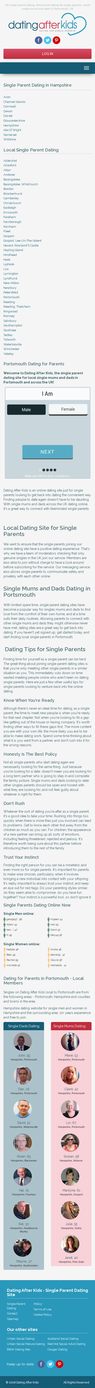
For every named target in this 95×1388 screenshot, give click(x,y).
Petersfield (10, 292)
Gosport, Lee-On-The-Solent (22, 240)
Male (26, 409)
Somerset (10, 135)
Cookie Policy (43, 1314)
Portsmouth (11, 297)
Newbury (9, 288)
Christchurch (12, 203)
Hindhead (10, 255)
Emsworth (10, 212)
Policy (38, 1304)
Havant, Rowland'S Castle (21, 245)
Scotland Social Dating (63, 1338)
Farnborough (12, 222)
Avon (7, 97)
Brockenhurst (12, 193)
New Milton (11, 283)
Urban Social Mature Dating (26, 1344)
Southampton (12, 325)
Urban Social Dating (21, 1338)
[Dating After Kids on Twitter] (48, 40)
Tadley (7, 335)
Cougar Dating (57, 1349)
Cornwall (9, 106)
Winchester (11, 349)
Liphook (8, 264)
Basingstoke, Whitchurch (20, 184)
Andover (9, 174)
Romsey (9, 316)
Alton (7, 170)
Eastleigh (9, 207)
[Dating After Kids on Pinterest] (57, 40)
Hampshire (11, 125)
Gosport (8, 236)
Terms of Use (42, 1309)
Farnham (9, 226)
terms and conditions (54, 476)
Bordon (8, 189)
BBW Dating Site (18, 1349)
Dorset (7, 115)
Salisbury (9, 320)
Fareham (9, 217)
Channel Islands (14, 102)
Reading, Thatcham (16, 306)
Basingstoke (11, 179)
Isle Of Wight (12, 130)
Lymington (10, 273)
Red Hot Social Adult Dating (67, 1344)
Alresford (9, 165)
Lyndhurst (10, 278)
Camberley (11, 198)
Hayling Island (13, 250)
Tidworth (9, 339)
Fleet (6, 231)
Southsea (9, 330)
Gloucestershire (14, 120)
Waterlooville (12, 344)
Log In (47, 54)
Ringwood (10, 311)
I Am (47, 393)
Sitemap (12, 1319)
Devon (7, 111)
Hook (6, 259)
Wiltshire (9, 139)
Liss (6, 269)
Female (68, 409)
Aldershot (10, 160)
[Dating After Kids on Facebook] (39, 40)
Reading (9, 302)
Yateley (8, 353)
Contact (12, 1313)
